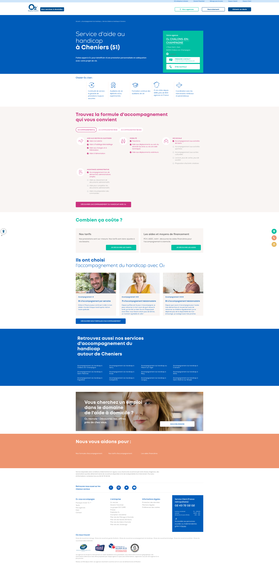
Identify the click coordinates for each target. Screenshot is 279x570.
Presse (112, 510)
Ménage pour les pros (216, 1)
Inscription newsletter (118, 515)
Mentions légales (148, 505)
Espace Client (247, 1)
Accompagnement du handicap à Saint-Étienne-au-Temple (185, 379)
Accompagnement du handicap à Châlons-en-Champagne (89, 366)
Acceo (183, 526)
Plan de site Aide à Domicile (120, 522)
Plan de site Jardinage (118, 524)
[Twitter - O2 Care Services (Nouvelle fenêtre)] (126, 487)
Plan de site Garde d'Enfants (121, 520)
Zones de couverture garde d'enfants (107, 538)
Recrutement (213, 9)
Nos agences (188, 9)
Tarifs (78, 505)
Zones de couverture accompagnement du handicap (136, 538)
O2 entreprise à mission (181, 1)
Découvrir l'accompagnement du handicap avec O (103, 204)
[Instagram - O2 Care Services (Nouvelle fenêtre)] (119, 487)
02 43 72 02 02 (104, 476)
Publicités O (115, 512)
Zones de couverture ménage (85, 538)
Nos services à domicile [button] (51, 9)
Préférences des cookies (151, 507)
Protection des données (151, 502)
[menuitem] (187, 9)
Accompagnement (86, 130)
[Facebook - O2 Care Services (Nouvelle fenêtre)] (111, 487)
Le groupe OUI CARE (118, 507)
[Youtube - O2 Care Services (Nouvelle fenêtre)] (134, 487)
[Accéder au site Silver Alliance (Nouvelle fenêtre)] (134, 548)
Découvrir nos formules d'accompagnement (101, 321)
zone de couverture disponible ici (110, 474)
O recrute (114, 502)
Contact (79, 512)
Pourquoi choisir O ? (83, 503)
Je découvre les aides (186, 247)
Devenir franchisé (116, 505)
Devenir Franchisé (199, 1)
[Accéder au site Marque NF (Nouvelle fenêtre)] (85, 548)
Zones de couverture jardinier (183, 538)
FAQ (77, 510)
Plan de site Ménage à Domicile (122, 517)
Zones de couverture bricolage (163, 538)
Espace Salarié (232, 1)
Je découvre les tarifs (121, 247)
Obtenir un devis (239, 9)
